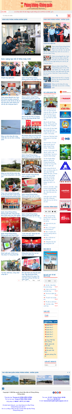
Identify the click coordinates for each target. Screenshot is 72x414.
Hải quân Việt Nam (49, 351)
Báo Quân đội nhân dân (49, 344)
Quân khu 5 (49, 334)
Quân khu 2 (49, 327)
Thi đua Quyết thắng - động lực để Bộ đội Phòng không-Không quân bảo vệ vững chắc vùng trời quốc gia (50, 162)
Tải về (56, 286)
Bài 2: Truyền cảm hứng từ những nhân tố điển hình (50, 233)
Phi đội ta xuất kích (51, 302)
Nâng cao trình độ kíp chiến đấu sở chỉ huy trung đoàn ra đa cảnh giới (11, 175)
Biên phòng (49, 348)
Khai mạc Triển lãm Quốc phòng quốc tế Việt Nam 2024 (50, 138)
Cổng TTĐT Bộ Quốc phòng (50, 340)
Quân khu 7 (49, 336)
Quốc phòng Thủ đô (50, 355)
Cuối (39, 280)
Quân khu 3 (49, 329)
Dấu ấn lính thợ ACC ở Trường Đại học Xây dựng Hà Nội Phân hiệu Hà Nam (31, 118)
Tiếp (33, 280)
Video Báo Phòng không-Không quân (14, 19)
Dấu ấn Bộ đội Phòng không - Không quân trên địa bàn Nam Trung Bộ (50, 123)
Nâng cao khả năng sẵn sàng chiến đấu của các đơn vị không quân (10, 137)
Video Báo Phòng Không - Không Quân (56, 19)
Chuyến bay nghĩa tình (7, 77)
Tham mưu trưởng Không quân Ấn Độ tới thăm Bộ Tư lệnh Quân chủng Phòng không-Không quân (11, 194)
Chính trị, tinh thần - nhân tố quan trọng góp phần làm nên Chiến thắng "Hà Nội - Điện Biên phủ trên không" (50, 190)
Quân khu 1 (49, 325)
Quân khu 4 (49, 332)
